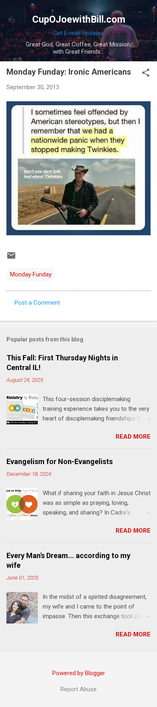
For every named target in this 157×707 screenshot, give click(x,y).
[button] (146, 73)
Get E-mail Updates (78, 33)
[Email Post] (11, 258)
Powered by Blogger (78, 673)
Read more (133, 436)
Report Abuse (78, 689)
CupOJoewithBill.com (78, 19)
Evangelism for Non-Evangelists (59, 461)
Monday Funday (31, 274)
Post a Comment (37, 302)
